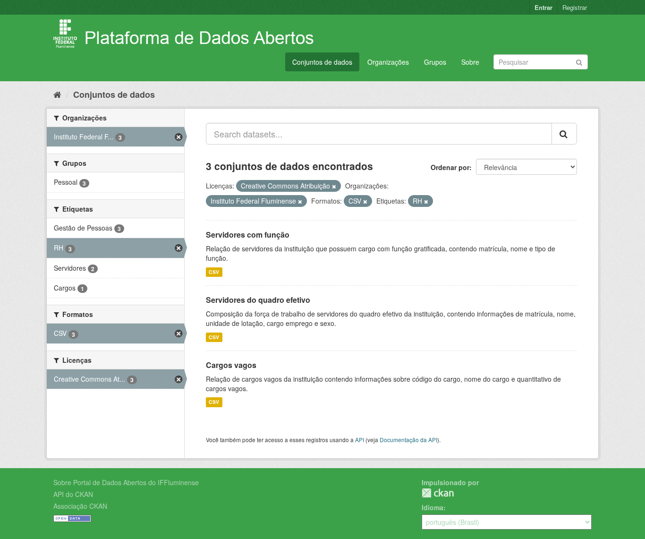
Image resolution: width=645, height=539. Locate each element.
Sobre (470, 62)
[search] (564, 134)
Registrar (574, 7)
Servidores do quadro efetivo (258, 299)
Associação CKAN (80, 506)
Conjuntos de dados (322, 62)
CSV (214, 271)
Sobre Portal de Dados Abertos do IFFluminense (126, 482)
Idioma (432, 507)
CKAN (438, 493)
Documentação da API (408, 440)
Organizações (388, 62)
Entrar (543, 7)
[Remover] (334, 186)
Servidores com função (247, 234)
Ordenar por (450, 167)
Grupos (435, 62)
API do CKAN (73, 494)
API (359, 440)
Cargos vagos (231, 364)
